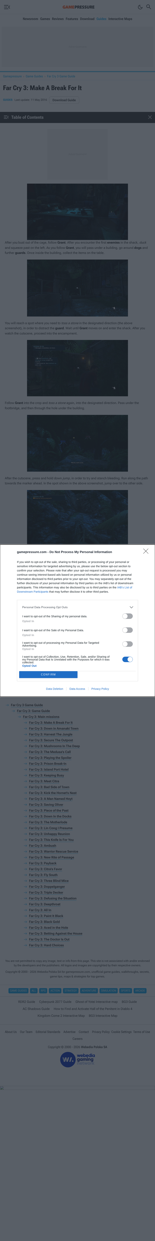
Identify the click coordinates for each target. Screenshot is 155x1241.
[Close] (147, 552)
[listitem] (77, 607)
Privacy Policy (100, 688)
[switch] (127, 616)
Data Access (77, 688)
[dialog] (77, 621)
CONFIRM (48, 674)
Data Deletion (54, 688)
